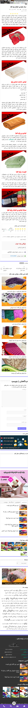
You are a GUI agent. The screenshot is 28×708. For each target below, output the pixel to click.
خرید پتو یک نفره (6, 601)
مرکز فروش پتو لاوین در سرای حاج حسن (16, 291)
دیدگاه (24, 389)
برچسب (5, 502)
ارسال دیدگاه (11, 9)
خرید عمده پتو (21, 598)
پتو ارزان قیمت (20, 629)
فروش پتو (8, 610)
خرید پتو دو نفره (20, 601)
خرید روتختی (18, 595)
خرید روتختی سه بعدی (8, 595)
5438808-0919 (8, 649)
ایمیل (24, 416)
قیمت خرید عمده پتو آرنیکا (12, 518)
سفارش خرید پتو (6, 603)
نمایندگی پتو (10, 626)
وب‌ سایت (24, 422)
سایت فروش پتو (22, 603)
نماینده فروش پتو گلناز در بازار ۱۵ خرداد (11, 512)
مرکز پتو (21, 263)
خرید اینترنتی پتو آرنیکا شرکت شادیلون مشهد (12, 525)
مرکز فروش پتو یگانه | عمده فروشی (18, 308)
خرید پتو (10, 598)
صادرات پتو (17, 605)
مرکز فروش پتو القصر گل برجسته (18, 373)
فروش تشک (19, 608)
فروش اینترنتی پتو (8, 606)
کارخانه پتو (9, 629)
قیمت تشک (10, 614)
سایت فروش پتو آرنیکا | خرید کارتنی (10, 531)
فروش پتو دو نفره (23, 614)
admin (23, 9)
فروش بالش (24, 608)
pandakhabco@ (8, 652)
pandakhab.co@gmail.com (9, 657)
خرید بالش (17, 593)
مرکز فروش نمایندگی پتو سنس (19, 324)
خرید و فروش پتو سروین (7, 268)
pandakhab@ (9, 655)
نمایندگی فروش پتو (21, 627)
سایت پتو (14, 603)
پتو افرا (18, 9)
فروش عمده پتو (18, 611)
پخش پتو (14, 629)
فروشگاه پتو (17, 614)
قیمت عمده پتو (22, 620)
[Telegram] (16, 702)
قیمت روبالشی (16, 617)
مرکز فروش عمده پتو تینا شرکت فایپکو (17, 357)
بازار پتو (18, 590)
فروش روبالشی (12, 608)
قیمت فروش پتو (14, 620)
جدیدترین (24, 502)
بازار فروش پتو (24, 590)
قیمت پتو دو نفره (20, 623)
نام (25, 410)
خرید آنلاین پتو (11, 590)
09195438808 (13, 256)
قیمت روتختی (7, 616)
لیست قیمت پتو (11, 623)
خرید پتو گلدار (13, 601)
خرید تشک (11, 593)
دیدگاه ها (11, 502)
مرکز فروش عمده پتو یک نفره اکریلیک (17, 340)
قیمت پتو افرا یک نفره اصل (20, 268)
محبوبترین (17, 502)
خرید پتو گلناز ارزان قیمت (13, 505)
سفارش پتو (24, 606)
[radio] (17, 13)
